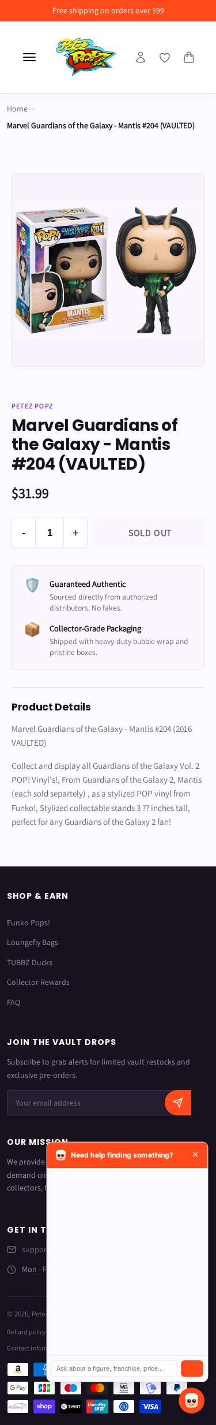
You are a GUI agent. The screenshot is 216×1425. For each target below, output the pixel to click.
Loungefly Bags (32, 942)
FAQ (13, 1002)
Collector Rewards (38, 982)
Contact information (36, 1348)
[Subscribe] (178, 1102)
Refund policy (26, 1331)
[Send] (192, 1368)
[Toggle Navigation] (29, 57)
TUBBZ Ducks (29, 962)
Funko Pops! (28, 922)
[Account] (140, 57)
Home (17, 108)
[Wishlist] (164, 57)
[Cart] (189, 57)
